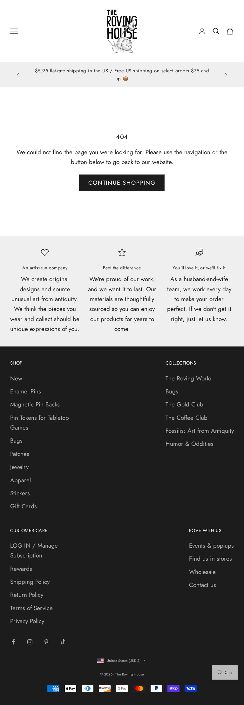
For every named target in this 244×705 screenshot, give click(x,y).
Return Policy (26, 594)
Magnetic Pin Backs (35, 404)
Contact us (202, 585)
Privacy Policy (27, 621)
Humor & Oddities (190, 443)
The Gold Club (184, 404)
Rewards (21, 568)
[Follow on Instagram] (30, 642)
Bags (16, 440)
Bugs (172, 391)
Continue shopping (122, 183)
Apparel (20, 480)
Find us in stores (210, 558)
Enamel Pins (25, 391)
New (16, 378)
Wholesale (202, 572)
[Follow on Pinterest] (46, 642)
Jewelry (19, 467)
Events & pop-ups (211, 545)
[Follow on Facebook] (13, 642)
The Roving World (189, 378)
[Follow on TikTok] (63, 642)
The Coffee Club (186, 417)
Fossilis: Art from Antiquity (200, 430)
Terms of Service (31, 608)
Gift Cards (23, 506)
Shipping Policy (30, 581)
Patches (19, 454)
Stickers (20, 493)
